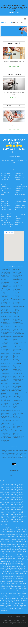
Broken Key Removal (17, 303)
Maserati (23, 450)
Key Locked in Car (4, 424)
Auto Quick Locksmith (17, 320)
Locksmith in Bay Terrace (6, 528)
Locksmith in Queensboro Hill (7, 566)
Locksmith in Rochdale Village (7, 568)
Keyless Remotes (16, 335)
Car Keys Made (4, 322)
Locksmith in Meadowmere (6, 576)
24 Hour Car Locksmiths (18, 329)
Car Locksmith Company (18, 422)
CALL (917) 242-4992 (14, 12)
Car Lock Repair (16, 357)
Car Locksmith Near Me (6, 420)
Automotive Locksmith (13, 620)
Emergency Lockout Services (7, 410)
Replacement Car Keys (5, 313)
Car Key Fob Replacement (6, 345)
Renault (11, 454)
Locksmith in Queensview (10, 539)
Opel (9, 457)
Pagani (7, 449)
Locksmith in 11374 (19, 487)
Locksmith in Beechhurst (12, 581)
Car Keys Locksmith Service (6, 409)
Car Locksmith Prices (17, 326)
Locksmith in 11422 (19, 497)
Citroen (17, 456)
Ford (3, 457)
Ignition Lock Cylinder (17, 273)
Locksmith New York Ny (15, 616)
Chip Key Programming (17, 414)
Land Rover (10, 450)
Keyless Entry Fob (16, 290)
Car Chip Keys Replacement (18, 333)
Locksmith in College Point (17, 548)
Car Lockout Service (5, 357)
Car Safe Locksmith (5, 416)
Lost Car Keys (16, 423)
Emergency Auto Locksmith (18, 436)
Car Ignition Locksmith (17, 370)
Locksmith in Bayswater (18, 576)
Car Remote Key (4, 339)
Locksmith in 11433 (19, 502)
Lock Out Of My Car (5, 355)
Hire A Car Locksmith (17, 279)
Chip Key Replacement (5, 288)
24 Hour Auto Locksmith (18, 413)
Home (5, 620)
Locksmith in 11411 (9, 507)
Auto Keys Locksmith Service (19, 313)
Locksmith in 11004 (17, 496)
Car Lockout (15, 309)
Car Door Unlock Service (6, 286)
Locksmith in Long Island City (7, 575)
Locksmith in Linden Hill (17, 528)
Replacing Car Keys (5, 353)
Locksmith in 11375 (4, 504)
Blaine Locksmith (14, 470)
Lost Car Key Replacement (6, 332)
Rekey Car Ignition (4, 404)
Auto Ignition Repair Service (6, 273)
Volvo (18, 459)
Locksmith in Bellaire (8, 538)
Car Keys (3, 347)
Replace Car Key (4, 315)
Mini (11, 453)
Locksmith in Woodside (21, 543)
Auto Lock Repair (4, 383)
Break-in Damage (16, 319)
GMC (11, 457)
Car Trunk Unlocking (17, 302)
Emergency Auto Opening (6, 429)
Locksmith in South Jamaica (6, 531)
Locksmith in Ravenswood (10, 593)
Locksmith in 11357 (4, 494)
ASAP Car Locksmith (17, 387)
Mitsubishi (24, 449)
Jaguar (2, 450)
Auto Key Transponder (17, 275)
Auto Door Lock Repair (5, 283)
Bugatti (13, 453)
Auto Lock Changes (5, 377)
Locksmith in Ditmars (22, 546)
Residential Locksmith (14, 622)
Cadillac (5, 457)
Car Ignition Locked (17, 328)
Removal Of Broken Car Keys (19, 299)
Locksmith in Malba (9, 573)
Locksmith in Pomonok (5, 571)
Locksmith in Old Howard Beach (10, 590)
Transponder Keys (5, 414)
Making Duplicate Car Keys (18, 376)
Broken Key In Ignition (5, 329)
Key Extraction (16, 316)
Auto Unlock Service (17, 269)
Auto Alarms (3, 393)
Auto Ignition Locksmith (6, 336)
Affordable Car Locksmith (6, 396)
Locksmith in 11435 (14, 514)
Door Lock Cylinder (17, 363)
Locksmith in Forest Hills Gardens (19, 554)
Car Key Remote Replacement (19, 345)
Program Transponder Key (18, 350)
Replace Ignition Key (5, 382)
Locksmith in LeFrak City (10, 546)
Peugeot (4, 449)
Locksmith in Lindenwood (9, 588)
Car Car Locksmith (4, 338)
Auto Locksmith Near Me (6, 437)
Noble (17, 449)
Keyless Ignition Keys (5, 422)
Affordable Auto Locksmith (18, 283)
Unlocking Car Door (17, 359)
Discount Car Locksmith (18, 382)
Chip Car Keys (16, 377)
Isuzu (20, 449)
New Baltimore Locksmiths (14, 475)
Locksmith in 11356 (19, 512)
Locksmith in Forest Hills (20, 573)
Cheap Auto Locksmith (5, 269)
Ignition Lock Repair (17, 360)
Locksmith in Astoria (13, 608)
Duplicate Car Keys (5, 352)
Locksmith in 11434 (9, 497)
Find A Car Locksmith (17, 420)
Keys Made (15, 399)
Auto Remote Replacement (18, 367)
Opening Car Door (4, 350)
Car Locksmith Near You (18, 409)
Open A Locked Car (17, 349)
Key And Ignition (16, 410)
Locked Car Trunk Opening (6, 298)
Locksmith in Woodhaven (6, 578)
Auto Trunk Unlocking (5, 300)
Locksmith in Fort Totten (18, 601)
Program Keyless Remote (6, 328)
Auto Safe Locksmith (17, 305)
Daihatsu (4, 456)
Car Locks (3, 439)
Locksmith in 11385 (14, 504)
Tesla (6, 451)
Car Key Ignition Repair (17, 404)
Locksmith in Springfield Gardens (10, 585)
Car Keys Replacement (17, 389)
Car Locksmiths (16, 406)
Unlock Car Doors (16, 366)
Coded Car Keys (16, 338)
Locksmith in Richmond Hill (6, 603)
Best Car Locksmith (5, 295)
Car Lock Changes (4, 292)
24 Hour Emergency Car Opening (20, 392)
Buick (14, 450)
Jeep (23, 456)
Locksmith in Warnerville (9, 600)
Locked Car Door (16, 332)
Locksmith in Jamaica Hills (20, 566)
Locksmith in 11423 (8, 511)
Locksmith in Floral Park (5, 565)
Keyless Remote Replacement (19, 419)
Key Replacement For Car (18, 318)
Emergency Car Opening (18, 396)
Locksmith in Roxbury (5, 556)
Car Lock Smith (4, 333)
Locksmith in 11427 (14, 519)
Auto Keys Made (16, 276)
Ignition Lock (15, 365)
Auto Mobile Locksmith (5, 363)
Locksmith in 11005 (17, 516)
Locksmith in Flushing (19, 575)
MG (19, 453)
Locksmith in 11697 (17, 521)
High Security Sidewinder (18, 407)
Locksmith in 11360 (14, 489)
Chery (21, 454)
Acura (14, 456)
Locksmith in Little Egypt (15, 596)
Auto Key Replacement (5, 366)
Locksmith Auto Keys (5, 367)
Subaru (10, 459)
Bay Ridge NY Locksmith (14, 472)
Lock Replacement (17, 289)
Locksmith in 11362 (17, 506)
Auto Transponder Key (5, 427)
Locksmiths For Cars (5, 278)
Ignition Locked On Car (17, 300)
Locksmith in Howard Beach (11, 541)
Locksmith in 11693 (14, 484)
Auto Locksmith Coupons (18, 323)
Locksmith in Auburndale (12, 536)
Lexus (17, 450)
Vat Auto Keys (16, 325)
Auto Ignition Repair (5, 303)
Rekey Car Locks (16, 434)
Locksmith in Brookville (22, 553)
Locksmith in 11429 (14, 509)
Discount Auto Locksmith (18, 379)
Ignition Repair (16, 427)
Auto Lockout (15, 356)
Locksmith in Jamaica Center (11, 534)
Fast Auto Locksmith (5, 436)
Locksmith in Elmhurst (5, 548)
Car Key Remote (4, 369)
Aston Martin (15, 451)
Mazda (2, 453)
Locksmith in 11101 (17, 501)
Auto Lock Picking (4, 426)
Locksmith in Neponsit (16, 607)
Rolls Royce (7, 454)
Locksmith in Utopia (17, 580)
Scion (15, 459)
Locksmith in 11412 (4, 499)
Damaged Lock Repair (5, 290)
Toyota (24, 457)
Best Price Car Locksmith (18, 288)
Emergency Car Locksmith (6, 376)
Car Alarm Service (16, 346)
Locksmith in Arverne (15, 544)
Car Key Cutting (16, 393)
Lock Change (15, 278)
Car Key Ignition (4, 346)
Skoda (21, 457)
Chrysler (24, 451)
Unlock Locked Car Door (6, 359)
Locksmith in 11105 (8, 496)
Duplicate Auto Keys (17, 417)
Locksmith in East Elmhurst (20, 605)
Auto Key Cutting (4, 342)
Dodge (11, 456)
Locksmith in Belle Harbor (19, 603)
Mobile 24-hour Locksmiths (6, 417)
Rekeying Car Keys (16, 330)
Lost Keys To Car (16, 394)
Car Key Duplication (17, 380)
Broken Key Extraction (5, 306)
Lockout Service (16, 293)
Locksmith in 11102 (8, 501)
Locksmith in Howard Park (10, 591)
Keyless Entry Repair (5, 413)
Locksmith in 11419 (17, 511)
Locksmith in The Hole (5, 554)
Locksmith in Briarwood (15, 556)
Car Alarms (15, 424)
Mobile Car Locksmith (17, 369)
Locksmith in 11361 (17, 491)
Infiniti (22, 453)
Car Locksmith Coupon (17, 430)
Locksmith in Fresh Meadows (7, 529)
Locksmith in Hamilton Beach (12, 595)
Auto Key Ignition (16, 353)
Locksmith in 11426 (14, 499)
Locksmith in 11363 (9, 518)
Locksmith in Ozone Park (10, 586)
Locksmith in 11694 (19, 507)
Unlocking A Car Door (5, 340)
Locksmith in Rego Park (11, 558)
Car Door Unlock (4, 403)
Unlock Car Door (4, 320)
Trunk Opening (4, 335)
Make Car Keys (4, 419)
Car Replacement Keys (17, 412)
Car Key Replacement (17, 432)
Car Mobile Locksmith (5, 330)
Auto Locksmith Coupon (18, 402)
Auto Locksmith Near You (6, 326)
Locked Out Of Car (16, 403)
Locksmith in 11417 (8, 521)
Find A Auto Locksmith (5, 433)
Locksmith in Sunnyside (5, 607)
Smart (3, 454)
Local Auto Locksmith (5, 386)
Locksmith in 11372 (9, 487)
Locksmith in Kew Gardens (21, 570)
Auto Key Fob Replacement (6, 316)
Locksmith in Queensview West (7, 570)
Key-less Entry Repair (5, 271)
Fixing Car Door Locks (5, 318)
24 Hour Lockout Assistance (18, 298)
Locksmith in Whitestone (20, 529)
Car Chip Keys (16, 292)
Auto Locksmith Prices (5, 406)
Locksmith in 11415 (4, 514)
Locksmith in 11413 (8, 486)
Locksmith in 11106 (9, 512)
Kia (13, 457)
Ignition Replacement (5, 434)
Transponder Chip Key (17, 400)
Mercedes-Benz (16, 454)
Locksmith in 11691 (8, 516)
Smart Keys (3, 279)
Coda (19, 457)
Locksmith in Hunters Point (10, 561)
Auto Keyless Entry (17, 347)
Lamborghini (7, 453)
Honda (24, 454)
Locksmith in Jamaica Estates (11, 559)
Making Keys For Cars (5, 389)
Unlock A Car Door (5, 299)
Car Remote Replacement (6, 310)
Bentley (6, 450)
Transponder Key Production (7, 390)
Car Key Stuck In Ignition (6, 349)
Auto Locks (15, 286)
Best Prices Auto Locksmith (6, 312)
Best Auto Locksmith (17, 272)
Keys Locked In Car (17, 295)
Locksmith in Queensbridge (17, 565)
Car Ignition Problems (5, 323)
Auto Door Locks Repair (18, 322)
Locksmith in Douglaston (21, 600)
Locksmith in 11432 (9, 502)
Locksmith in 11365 (4, 489)
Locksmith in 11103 (4, 509)
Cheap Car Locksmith (5, 365)
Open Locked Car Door (17, 373)
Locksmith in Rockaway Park (6, 605)
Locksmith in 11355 (4, 484)
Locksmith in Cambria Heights (12, 598)
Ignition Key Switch (17, 390)
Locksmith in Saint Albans (6, 601)
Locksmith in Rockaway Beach (17, 563)
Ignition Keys (3, 399)
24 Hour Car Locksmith (17, 426)
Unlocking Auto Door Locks (18, 372)
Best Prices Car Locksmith (6, 325)
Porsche (20, 451)
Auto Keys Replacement (18, 336)
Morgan (15, 457)
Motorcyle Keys (4, 370)
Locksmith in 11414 (19, 492)
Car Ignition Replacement (18, 397)
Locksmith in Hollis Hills (19, 568)
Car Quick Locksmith (17, 296)
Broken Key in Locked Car (6, 272)
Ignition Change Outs (5, 432)
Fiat (13, 459)
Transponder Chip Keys (17, 437)
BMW (20, 450)
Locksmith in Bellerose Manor (19, 549)
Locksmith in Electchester (10, 553)
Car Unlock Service (5, 372)
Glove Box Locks (4, 309)
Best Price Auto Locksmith (6, 281)
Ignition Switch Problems (18, 385)
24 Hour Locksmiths (5, 423)
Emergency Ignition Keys (6, 394)
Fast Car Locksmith (17, 439)
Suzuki (10, 449)
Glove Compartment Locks (18, 352)
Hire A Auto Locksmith (17, 362)
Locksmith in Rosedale (5, 551)
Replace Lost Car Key (17, 429)
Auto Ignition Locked (5, 441)
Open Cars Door (16, 340)
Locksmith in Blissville (16, 551)
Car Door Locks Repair (5, 302)
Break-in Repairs (16, 375)
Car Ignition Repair (5, 407)
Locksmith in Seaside (5, 544)
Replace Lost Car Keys (17, 315)
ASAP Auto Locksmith (17, 281)
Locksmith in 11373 (14, 494)
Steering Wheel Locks (17, 285)
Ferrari (17, 453)
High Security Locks (5, 308)
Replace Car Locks (16, 433)
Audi (20, 456)
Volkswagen (10, 451)
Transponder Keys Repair (18, 282)
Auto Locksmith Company (6, 412)
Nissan (25, 453)
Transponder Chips (5, 276)
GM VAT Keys (15, 416)
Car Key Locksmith (17, 271)
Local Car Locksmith (5, 319)
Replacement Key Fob (5, 305)
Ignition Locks (16, 355)
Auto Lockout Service (5, 400)
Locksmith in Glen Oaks (17, 578)
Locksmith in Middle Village (6, 580)
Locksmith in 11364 (17, 486)
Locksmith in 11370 (4, 519)
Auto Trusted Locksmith (6, 402)
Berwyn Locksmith (14, 474)
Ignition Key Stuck (4, 293)
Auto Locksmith (4, 430)
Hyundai (14, 449)
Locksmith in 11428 (8, 506)
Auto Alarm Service (5, 282)
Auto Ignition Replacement (6, 397)
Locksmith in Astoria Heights (8, 543)
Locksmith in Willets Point (12, 583)
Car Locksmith (4, 275)
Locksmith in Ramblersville (11, 533)
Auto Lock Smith (4, 392)
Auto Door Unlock (4, 356)
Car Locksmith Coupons (6, 387)
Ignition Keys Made (5, 440)
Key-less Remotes (4, 296)
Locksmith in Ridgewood (5, 549)
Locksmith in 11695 (8, 491)
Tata (25, 456)
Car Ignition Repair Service (6, 385)
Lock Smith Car (4, 343)
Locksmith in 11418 (19, 518)
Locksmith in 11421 (9, 492)
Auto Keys (15, 339)
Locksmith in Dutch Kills (16, 571)
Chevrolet (8, 456)
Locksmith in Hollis (17, 531)
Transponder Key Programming (19, 342)
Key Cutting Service (17, 386)
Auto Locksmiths (4, 285)
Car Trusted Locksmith (5, 289)
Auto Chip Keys (16, 383)
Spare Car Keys (16, 343)
